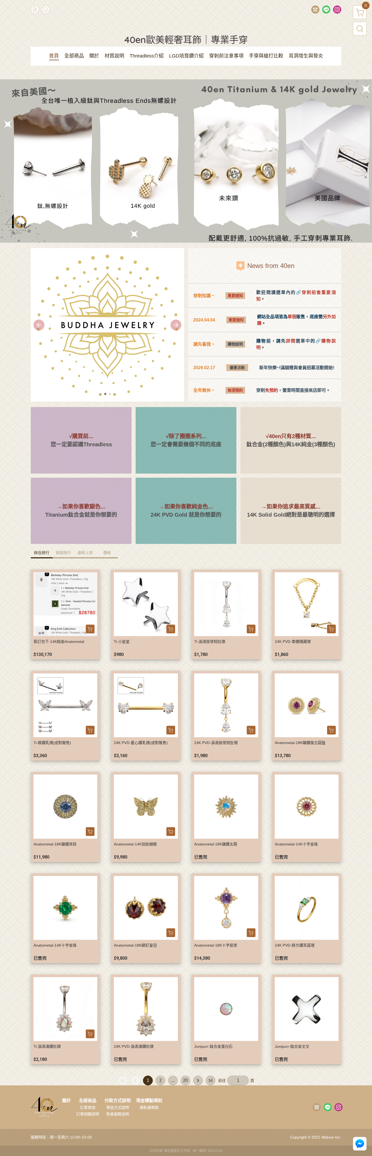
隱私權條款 (149, 1107)
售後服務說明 (117, 1114)
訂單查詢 (87, 1107)
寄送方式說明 (117, 1107)
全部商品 (87, 1100)
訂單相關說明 (87, 1114)
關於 (66, 1100)
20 (185, 1080)
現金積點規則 (149, 1100)
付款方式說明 (118, 1100)
